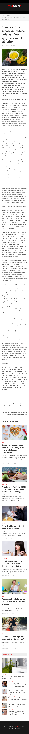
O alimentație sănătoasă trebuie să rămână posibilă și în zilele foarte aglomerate (14, 449)
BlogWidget (17, 726)
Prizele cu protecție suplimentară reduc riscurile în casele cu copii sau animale (17, 684)
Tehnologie (4, 674)
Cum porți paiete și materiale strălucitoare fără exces (16, 705)
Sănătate (4, 24)
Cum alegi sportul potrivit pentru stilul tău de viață (13, 637)
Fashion (9, 702)
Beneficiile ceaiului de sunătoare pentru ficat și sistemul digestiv (13, 405)
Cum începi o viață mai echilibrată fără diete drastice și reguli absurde (13, 563)
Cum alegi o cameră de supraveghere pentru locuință (13, 677)
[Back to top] (24, 729)
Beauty (9, 688)
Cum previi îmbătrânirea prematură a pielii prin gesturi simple (17, 692)
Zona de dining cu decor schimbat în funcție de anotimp (17, 698)
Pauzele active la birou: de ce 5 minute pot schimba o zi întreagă (14, 601)
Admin (14, 45)
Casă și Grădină (11, 681)
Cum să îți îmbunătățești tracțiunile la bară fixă (13, 527)
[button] (2, 1)
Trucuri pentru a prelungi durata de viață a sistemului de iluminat (14, 414)
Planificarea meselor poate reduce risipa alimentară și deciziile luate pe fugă (14, 489)
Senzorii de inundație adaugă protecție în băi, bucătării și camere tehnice (16, 712)
